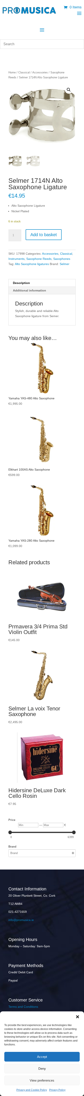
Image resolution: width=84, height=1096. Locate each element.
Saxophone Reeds (38, 258)
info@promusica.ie (21, 920)
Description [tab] (21, 283)
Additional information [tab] (29, 290)
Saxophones (61, 258)
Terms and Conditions (23, 1006)
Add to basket (43, 234)
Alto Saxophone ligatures (32, 264)
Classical (24, 72)
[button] (77, 1017)
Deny (42, 1068)
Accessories (40, 72)
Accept (42, 1057)
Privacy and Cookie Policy (31, 1089)
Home (12, 72)
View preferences (42, 1080)
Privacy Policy (57, 1089)
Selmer (64, 264)
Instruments (16, 258)
